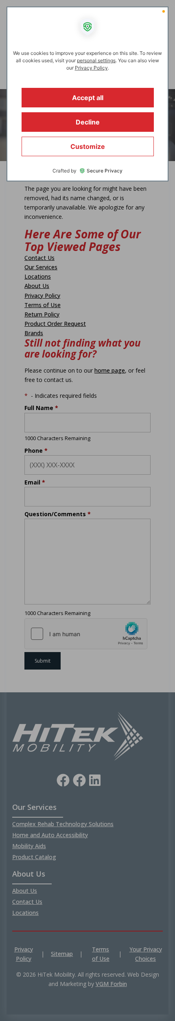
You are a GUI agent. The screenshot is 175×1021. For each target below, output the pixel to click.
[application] (87, 510)
